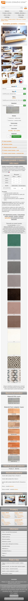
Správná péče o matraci (7, 573)
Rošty (20, 11)
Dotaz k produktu (7, 141)
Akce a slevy (7, 15)
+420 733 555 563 (7, 523)
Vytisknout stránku (7, 144)
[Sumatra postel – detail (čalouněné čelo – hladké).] (17, 49)
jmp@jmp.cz (19, 517)
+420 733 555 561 (7, 516)
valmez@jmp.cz (20, 524)
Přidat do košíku (16, 136)
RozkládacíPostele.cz (6, 550)
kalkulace (12, 486)
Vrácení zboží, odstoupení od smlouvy (10, 543)
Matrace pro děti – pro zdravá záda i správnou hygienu (13, 566)
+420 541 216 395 (6, 522)
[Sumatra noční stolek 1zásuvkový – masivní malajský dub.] (15, 68)
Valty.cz (3, 555)
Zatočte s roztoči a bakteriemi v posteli (10, 571)
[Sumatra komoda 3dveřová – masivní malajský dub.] (22, 68)
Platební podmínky (6, 536)
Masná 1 (3, 521)
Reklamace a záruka (6, 541)
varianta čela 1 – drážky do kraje (14, 118)
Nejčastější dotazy (6, 546)
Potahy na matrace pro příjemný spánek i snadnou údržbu (12, 563)
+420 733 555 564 (20, 523)
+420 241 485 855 (6, 515)
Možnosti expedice (6, 539)
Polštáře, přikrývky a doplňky (21, 13)
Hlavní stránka (4, 19)
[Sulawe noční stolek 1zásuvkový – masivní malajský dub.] (4, 75)
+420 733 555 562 (20, 516)
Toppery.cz (4, 553)
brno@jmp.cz (6, 524)
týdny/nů (15, 125)
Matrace (7, 11)
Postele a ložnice (7, 13)
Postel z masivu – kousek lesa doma (10, 568)
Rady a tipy (21, 15)
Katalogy (7, 17)
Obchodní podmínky (6, 534)
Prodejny (21, 17)
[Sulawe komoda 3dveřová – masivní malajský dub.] (5, 81)
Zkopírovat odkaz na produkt (10, 147)
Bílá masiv (19, 19)
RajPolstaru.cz (5, 548)
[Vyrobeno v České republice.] (21, 81)
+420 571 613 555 (19, 522)
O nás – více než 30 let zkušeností (9, 532)
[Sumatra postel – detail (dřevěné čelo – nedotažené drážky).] (6, 68)
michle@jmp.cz (7, 517)
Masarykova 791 (17, 521)
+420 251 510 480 (19, 515)
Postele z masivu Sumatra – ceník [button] (11, 150)
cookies (15, 593)
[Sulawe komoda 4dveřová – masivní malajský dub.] (11, 75)
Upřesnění (7, 218)
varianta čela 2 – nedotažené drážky (14, 120)
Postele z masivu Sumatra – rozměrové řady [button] (13, 153)
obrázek (14, 98)
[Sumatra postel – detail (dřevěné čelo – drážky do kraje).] (6, 62)
